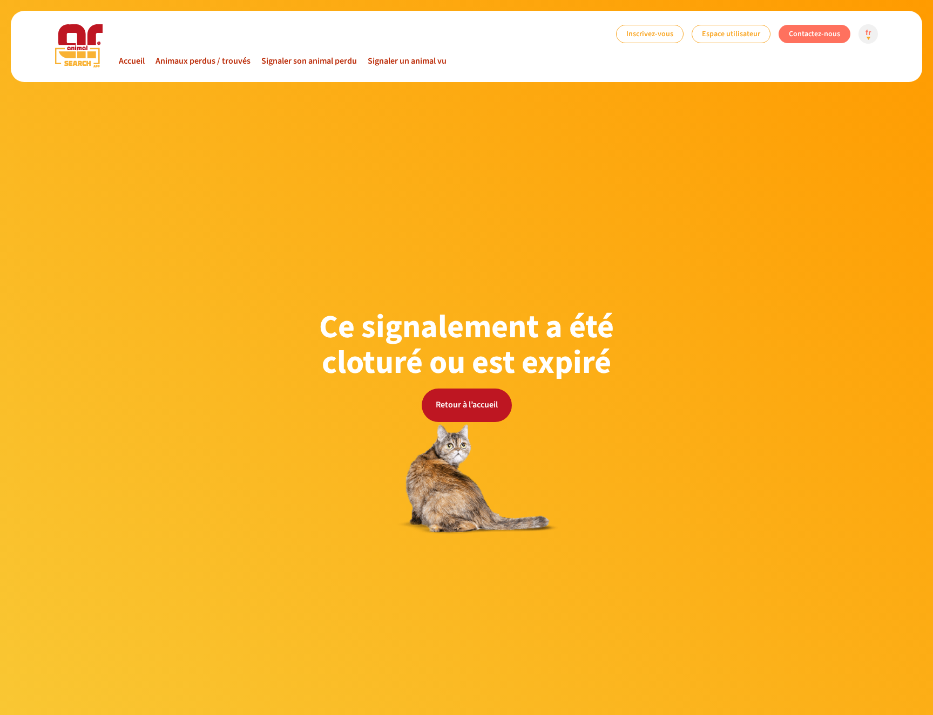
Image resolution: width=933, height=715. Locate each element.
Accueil (132, 61)
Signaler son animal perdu (309, 61)
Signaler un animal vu (407, 61)
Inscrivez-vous (649, 33)
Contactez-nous (814, 33)
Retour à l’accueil (467, 405)
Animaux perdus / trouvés (203, 61)
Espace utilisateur (731, 33)
